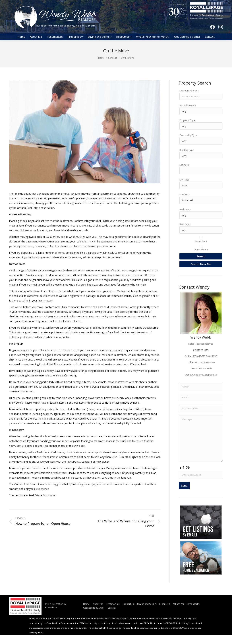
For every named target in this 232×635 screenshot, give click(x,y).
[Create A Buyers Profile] (201, 522)
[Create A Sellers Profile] (201, 558)
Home (101, 57)
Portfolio (112, 57)
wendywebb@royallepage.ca (201, 374)
